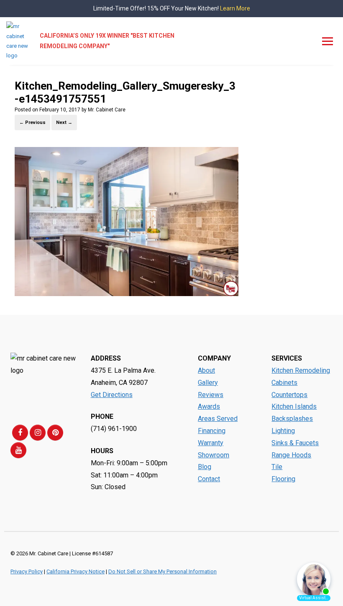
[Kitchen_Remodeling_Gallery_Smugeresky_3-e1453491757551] (126, 294)
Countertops (289, 395)
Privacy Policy (26, 571)
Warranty (210, 443)
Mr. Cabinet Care (106, 110)
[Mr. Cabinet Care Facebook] (20, 433)
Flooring (283, 479)
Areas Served (218, 419)
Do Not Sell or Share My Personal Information (162, 571)
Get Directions (112, 395)
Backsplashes (292, 419)
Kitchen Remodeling (300, 370)
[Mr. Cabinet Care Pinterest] (55, 433)
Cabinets (284, 383)
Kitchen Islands (294, 406)
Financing (211, 431)
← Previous (32, 122)
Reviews (210, 395)
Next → (64, 122)
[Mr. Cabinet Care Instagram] (38, 433)
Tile (276, 467)
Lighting (283, 431)
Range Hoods (291, 455)
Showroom (213, 455)
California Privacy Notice (75, 571)
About (206, 370)
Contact (209, 479)
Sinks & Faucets (295, 443)
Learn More (235, 8)
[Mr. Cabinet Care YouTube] (18, 450)
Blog (204, 467)
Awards (209, 406)
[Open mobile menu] (327, 41)
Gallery (208, 383)
